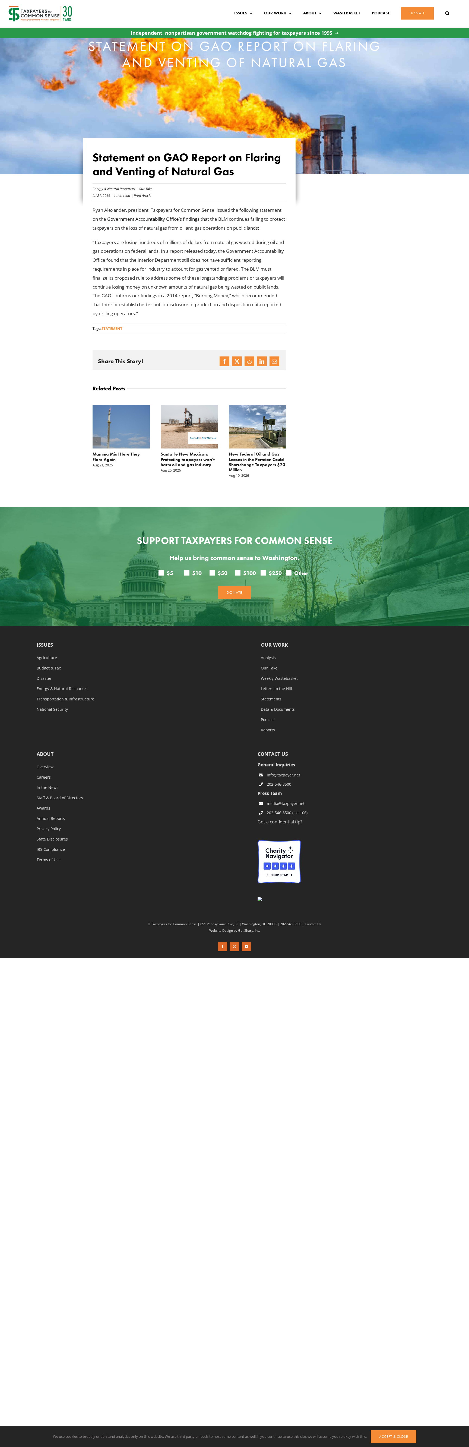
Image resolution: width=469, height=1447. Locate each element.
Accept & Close (393, 1437)
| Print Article (140, 195)
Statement (112, 328)
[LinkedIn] (262, 361)
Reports (268, 729)
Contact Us (313, 924)
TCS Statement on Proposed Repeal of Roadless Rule (256, 456)
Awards (43, 807)
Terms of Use (49, 859)
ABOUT (45, 754)
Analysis (268, 657)
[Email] (274, 361)
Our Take (145, 188)
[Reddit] (249, 361)
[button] (447, 13)
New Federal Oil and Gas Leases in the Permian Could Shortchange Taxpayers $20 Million (189, 461)
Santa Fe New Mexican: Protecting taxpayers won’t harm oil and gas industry (120, 459)
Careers (44, 777)
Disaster (44, 678)
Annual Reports (51, 818)
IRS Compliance (51, 849)
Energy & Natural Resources (114, 188)
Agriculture (47, 657)
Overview (45, 766)
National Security (52, 709)
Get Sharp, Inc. (249, 930)
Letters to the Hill (276, 688)
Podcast (268, 719)
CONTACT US (273, 753)
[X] (237, 361)
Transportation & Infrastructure (65, 698)
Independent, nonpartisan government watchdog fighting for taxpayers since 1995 (231, 33)
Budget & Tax (49, 667)
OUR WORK (274, 645)
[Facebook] (224, 361)
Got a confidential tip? (280, 821)
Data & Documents (278, 709)
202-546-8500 (279, 784)
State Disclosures (52, 838)
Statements (271, 698)
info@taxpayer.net (283, 775)
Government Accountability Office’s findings (153, 219)
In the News (47, 787)
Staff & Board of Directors (60, 797)
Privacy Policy (49, 828)
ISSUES (45, 645)
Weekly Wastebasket (279, 678)
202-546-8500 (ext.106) (287, 812)
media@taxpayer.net (286, 803)
